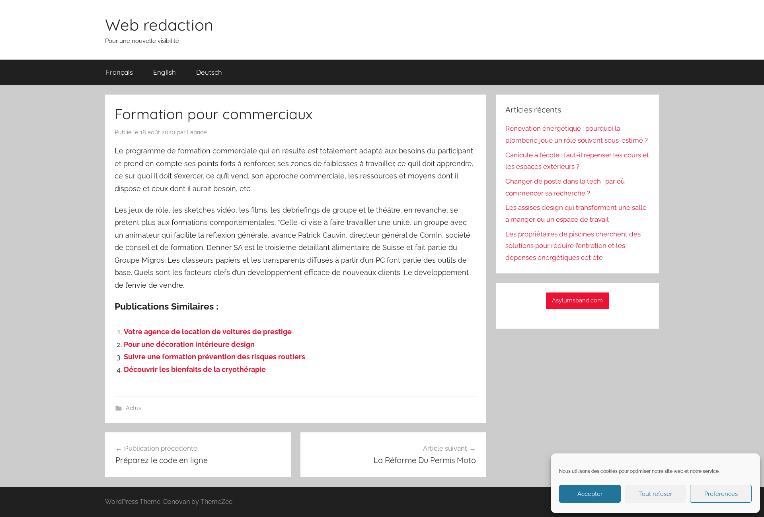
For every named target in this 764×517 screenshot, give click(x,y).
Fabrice (197, 132)
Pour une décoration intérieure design (189, 344)
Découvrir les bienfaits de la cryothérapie (195, 369)
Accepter (589, 494)
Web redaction (159, 25)
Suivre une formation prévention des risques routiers (214, 356)
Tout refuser (655, 494)
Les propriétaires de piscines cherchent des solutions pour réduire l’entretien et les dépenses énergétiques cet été (573, 246)
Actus (133, 408)
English (164, 72)
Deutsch (209, 72)
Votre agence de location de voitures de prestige (208, 331)
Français (119, 72)
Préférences (721, 494)
